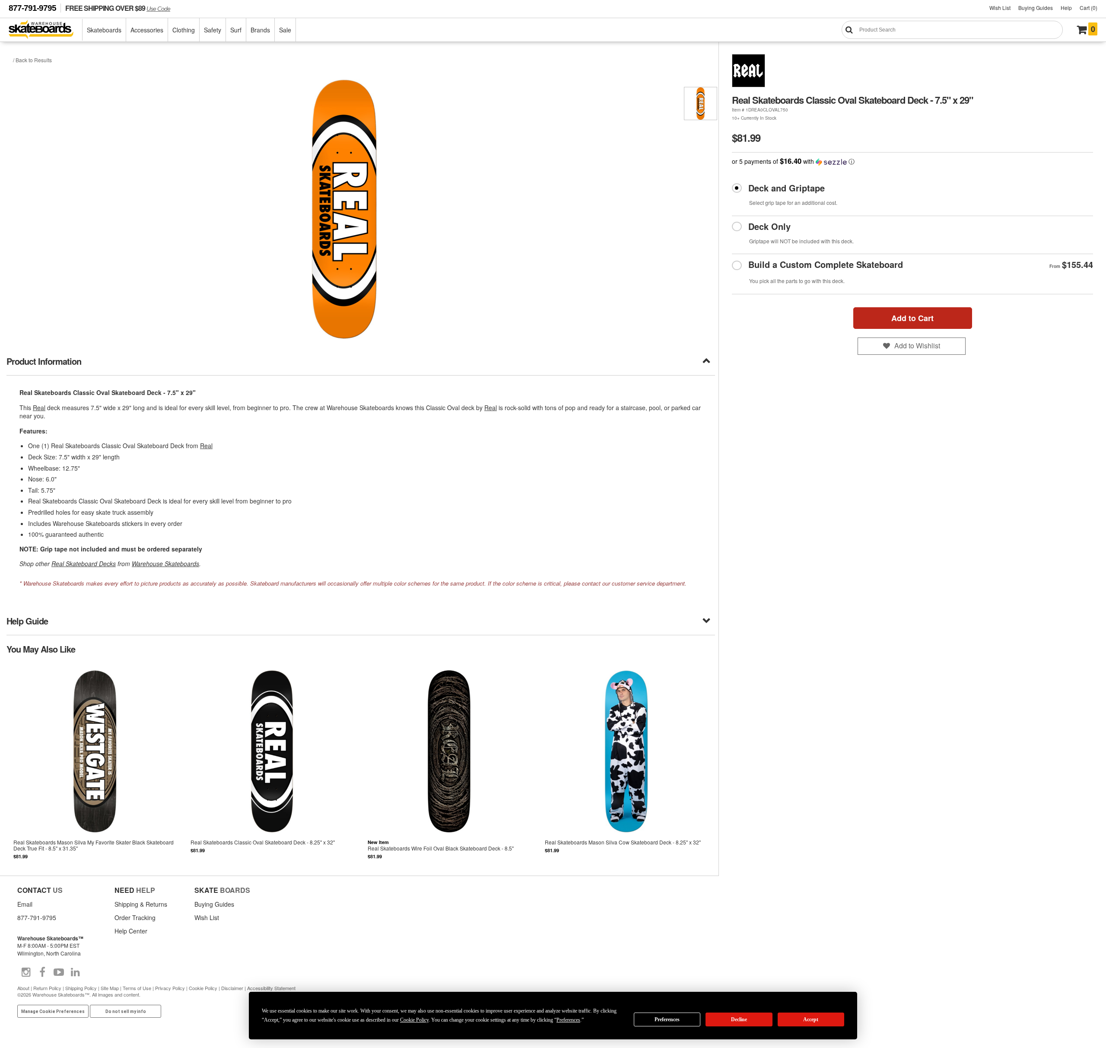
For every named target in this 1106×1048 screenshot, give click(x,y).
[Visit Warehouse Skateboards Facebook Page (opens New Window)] (42, 972)
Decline (739, 1019)
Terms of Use (137, 987)
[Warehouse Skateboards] (46, 30)
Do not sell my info (125, 1011)
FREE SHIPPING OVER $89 (117, 8)
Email (24, 904)
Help (1066, 7)
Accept (810, 1019)
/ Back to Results (32, 60)
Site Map (110, 987)
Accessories (146, 29)
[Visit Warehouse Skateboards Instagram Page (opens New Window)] (25, 972)
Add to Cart (912, 318)
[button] (912, 161)
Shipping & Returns (140, 904)
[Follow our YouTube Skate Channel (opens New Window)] (58, 972)
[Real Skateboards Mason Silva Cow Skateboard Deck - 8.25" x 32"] (626, 764)
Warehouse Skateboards (165, 563)
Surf (236, 29)
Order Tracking (135, 917)
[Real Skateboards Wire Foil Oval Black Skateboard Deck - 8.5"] (449, 764)
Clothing (183, 29)
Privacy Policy (170, 987)
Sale (285, 29)
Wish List (1000, 7)
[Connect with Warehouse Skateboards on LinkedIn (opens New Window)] (75, 972)
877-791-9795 (32, 8)
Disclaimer (232, 987)
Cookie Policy (203, 987)
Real (39, 407)
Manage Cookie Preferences (53, 1011)
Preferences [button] (568, 1020)
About (23, 987)
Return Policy (47, 987)
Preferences (667, 1019)
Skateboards (104, 29)
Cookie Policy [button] (414, 1020)
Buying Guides (1035, 7)
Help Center (130, 931)
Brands (260, 29)
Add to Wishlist (917, 345)
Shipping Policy (81, 987)
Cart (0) (1088, 7)
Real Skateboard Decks (83, 563)
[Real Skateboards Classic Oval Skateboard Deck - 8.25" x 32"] (272, 764)
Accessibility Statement (271, 987)
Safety (212, 29)
